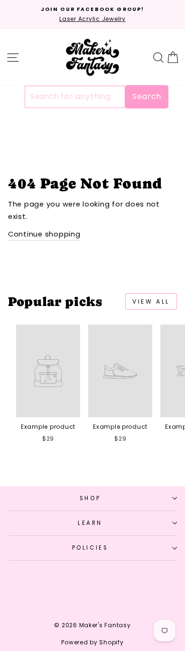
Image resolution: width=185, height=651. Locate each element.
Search (146, 96)
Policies (90, 548)
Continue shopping (44, 234)
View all (151, 301)
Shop (90, 498)
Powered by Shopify (92, 642)
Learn (90, 523)
